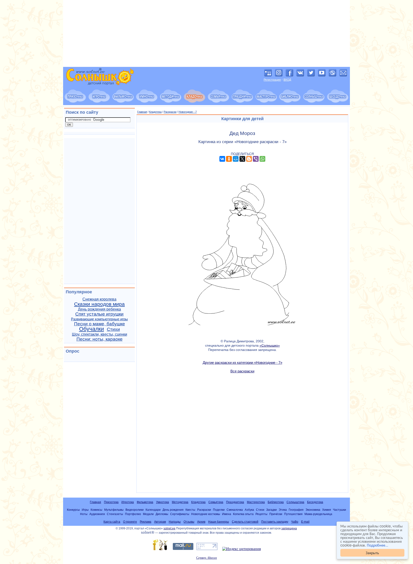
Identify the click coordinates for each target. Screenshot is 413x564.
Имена (226, 514)
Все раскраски (242, 371)
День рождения (173, 509)
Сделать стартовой (245, 521)
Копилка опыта (243, 514)
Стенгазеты (115, 514)
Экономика (312, 509)
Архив (201, 521)
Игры (85, 509)
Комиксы (96, 509)
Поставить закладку (274, 521)
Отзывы (189, 521)
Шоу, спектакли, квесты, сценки (99, 334)
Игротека (127, 502)
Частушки (339, 509)
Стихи (113, 329)
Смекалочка (235, 509)
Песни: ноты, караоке (99, 339)
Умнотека (162, 502)
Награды (175, 521)
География (296, 509)
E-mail (305, 521)
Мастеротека (256, 502)
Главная (142, 111)
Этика (283, 509)
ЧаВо (294, 521)
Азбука (249, 509)
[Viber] (256, 159)
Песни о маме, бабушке (99, 323)
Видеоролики (134, 509)
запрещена (289, 528)
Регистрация (272, 79)
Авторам (160, 521)
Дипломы (162, 514)
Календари (153, 509)
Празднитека (235, 502)
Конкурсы (73, 509)
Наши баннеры (218, 521)
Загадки (271, 509)
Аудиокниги (97, 514)
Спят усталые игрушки (99, 314)
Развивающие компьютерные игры (99, 319)
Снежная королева (99, 299)
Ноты (83, 514)
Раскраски (170, 111)
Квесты (190, 509)
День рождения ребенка (99, 309)
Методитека (180, 502)
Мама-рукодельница (318, 514)
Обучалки (91, 329)
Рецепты (261, 514)
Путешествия (293, 514)
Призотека (111, 502)
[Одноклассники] (229, 159)
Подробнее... (377, 545)
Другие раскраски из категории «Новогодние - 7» (242, 362)
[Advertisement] (206, 33)
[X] (242, 159)
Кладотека (155, 111)
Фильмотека (145, 502)
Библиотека (276, 502)
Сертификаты (179, 514)
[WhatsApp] (262, 159)
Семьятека (215, 502)
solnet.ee (169, 528)
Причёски (275, 514)
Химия (326, 509)
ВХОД (287, 79)
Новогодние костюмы (205, 514)
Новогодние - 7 (188, 111)
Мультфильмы (114, 509)
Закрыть (372, 552)
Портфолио (133, 514)
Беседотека (315, 502)
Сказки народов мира (99, 304)
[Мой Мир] (236, 159)
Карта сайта (111, 521)
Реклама (145, 521)
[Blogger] (249, 159)
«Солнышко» (270, 345)
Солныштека (295, 502)
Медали (148, 514)
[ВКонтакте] (222, 159)
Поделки (219, 509)
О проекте (130, 521)
